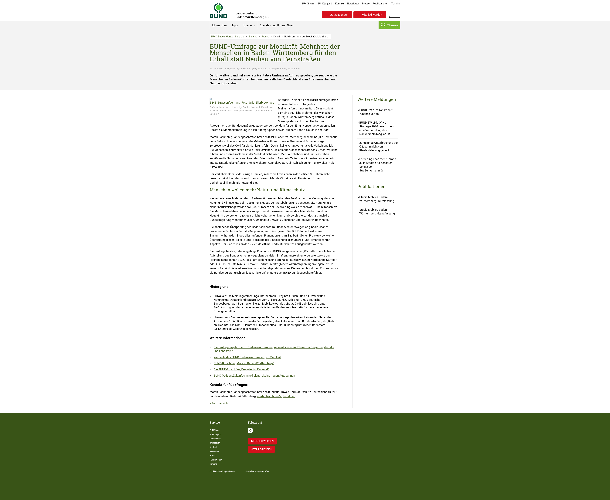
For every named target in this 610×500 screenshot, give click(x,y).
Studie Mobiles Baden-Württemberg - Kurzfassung (376, 199)
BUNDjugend (325, 3)
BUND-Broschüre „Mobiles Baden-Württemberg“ (244, 363)
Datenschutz (215, 439)
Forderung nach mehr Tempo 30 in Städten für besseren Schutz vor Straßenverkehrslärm (377, 164)
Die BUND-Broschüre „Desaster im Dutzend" (241, 369)
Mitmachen (219, 25)
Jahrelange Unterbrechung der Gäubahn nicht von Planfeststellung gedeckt (378, 146)
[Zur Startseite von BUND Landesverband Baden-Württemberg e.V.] (218, 10)
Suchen (397, 14)
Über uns (249, 25)
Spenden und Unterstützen (277, 25)
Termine (395, 3)
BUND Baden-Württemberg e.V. (227, 36)
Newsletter (353, 3)
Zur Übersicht (220, 403)
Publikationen (380, 3)
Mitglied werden (372, 14)
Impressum (215, 443)
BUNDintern (308, 3)
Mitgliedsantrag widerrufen (257, 471)
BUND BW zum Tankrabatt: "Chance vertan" (376, 111)
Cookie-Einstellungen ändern (222, 471)
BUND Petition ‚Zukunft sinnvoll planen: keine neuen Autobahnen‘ (254, 375)
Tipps (235, 25)
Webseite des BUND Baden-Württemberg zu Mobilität (247, 357)
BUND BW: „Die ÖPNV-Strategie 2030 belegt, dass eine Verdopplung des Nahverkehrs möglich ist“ (376, 128)
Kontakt (339, 3)
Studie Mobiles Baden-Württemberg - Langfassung (377, 211)
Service (253, 36)
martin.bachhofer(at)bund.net (276, 396)
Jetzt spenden (339, 14)
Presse (365, 3)
